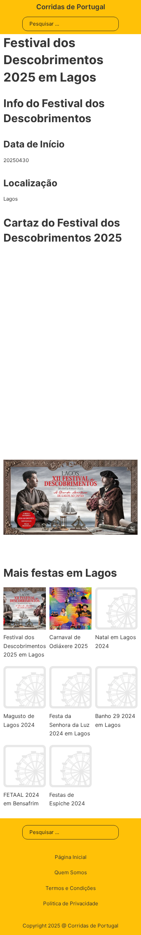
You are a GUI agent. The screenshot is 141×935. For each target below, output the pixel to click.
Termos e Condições (71, 888)
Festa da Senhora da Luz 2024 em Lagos (69, 725)
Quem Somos (70, 872)
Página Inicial (71, 857)
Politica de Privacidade (70, 903)
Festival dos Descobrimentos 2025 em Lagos (24, 646)
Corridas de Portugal (70, 6)
